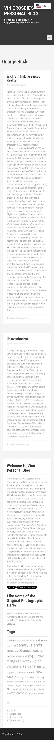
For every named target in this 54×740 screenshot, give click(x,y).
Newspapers (21, 678)
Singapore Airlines (33, 686)
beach (9, 646)
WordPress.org (16, 720)
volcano (31, 693)
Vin (24, 85)
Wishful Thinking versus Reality (23, 78)
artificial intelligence (36, 640)
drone (24, 657)
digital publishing (14, 656)
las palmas (10, 673)
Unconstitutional (18, 339)
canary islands (29, 645)
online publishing (36, 678)
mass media (28, 672)
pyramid (10, 682)
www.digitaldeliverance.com (20, 582)
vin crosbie (19, 693)
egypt (30, 656)
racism (25, 682)
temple (42, 689)
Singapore (20, 685)
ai (8, 640)
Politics (12, 318)
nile (27, 678)
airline (11, 640)
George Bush (23, 318)
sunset (37, 689)
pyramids (19, 682)
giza (31, 661)
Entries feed (15, 714)
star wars (30, 689)
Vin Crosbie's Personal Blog (21, 11)
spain (15, 689)
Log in (12, 710)
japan (44, 667)
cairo (13, 646)
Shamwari (10, 686)
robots (44, 682)
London (18, 672)
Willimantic (40, 693)
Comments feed (17, 717)
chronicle (17, 651)
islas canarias (30, 666)
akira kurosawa (20, 641)
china (10, 650)
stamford (22, 689)
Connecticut (29, 651)
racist (30, 682)
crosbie (40, 651)
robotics (37, 681)
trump (9, 694)
